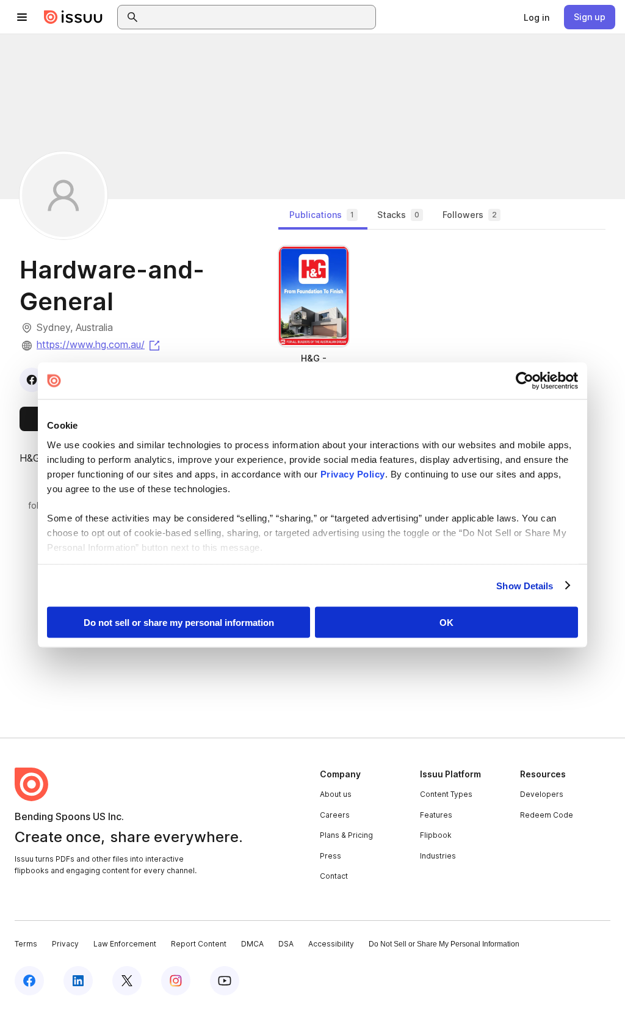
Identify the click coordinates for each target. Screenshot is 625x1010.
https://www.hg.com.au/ (99, 344)
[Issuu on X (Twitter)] (127, 980)
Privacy (65, 943)
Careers (335, 814)
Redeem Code (546, 814)
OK (446, 622)
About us (336, 794)
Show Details (524, 585)
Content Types (446, 794)
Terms (26, 943)
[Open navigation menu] (22, 17)
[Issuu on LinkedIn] (78, 980)
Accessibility (331, 943)
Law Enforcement (124, 943)
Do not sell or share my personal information (179, 622)
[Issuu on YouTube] (224, 980)
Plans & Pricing (346, 835)
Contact (334, 876)
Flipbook (436, 835)
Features (436, 814)
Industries (438, 855)
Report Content (198, 943)
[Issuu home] (73, 17)
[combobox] (257, 17)
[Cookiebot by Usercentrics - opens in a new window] (524, 381)
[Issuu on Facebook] (29, 980)
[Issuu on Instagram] (175, 980)
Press (330, 855)
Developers (541, 794)
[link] (536, 17)
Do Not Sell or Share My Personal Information (444, 944)
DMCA (252, 943)
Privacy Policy (352, 473)
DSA (286, 943)
